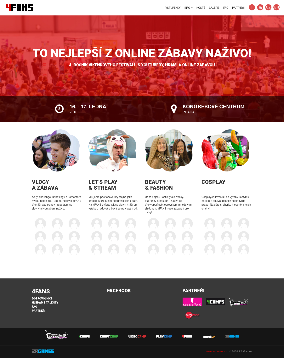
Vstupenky (173, 7)
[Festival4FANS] (252, 7)
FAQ (225, 7)
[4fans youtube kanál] (261, 7)
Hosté (200, 7)
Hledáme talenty (45, 302)
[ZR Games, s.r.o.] (57, 351)
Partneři (238, 7)
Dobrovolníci (42, 298)
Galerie (214, 7)
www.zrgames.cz (216, 351)
